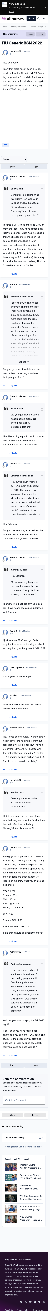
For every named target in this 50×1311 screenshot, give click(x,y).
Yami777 (14, 695)
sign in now (24, 1086)
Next (35, 166)
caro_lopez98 (17, 667)
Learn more (5, 7)
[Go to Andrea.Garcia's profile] (5, 728)
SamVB (14, 188)
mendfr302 (15, 51)
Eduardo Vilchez (18, 176)
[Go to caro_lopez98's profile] (5, 668)
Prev (12, 166)
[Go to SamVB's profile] (5, 285)
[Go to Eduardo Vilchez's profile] (5, 177)
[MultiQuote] (4, 274)
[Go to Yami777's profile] (5, 696)
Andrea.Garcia (17, 727)
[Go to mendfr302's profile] (5, 52)
